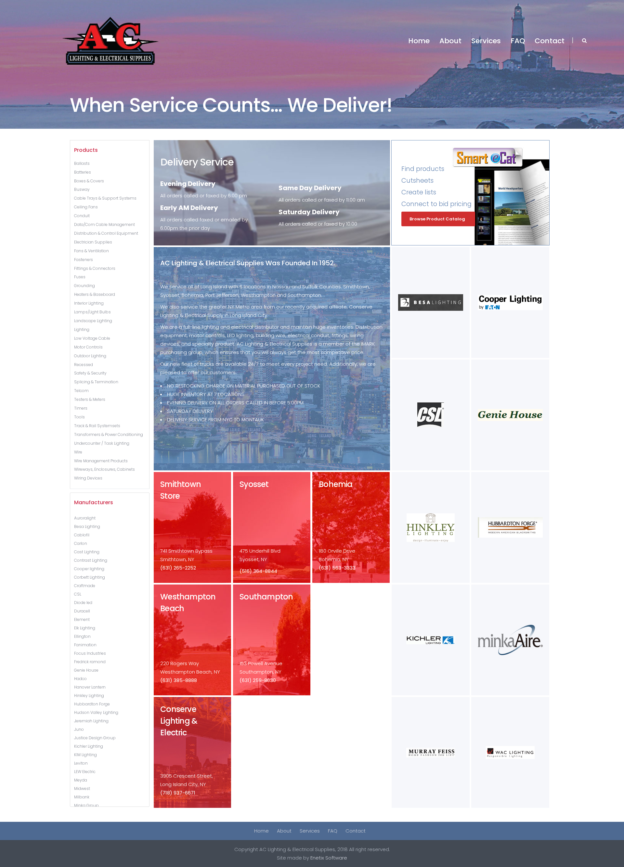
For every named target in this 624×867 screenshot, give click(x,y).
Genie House (86, 670)
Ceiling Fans (86, 207)
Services (310, 830)
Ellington (82, 636)
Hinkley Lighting (89, 695)
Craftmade (84, 585)
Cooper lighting (89, 568)
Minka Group (86, 805)
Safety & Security (90, 373)
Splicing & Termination (96, 382)
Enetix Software (328, 857)
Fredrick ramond (90, 661)
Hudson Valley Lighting (96, 712)
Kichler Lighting (88, 746)
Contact (355, 830)
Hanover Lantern (90, 687)
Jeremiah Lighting (91, 721)
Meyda (80, 780)
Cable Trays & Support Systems (105, 198)
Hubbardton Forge (92, 704)
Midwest (82, 788)
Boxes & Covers (89, 181)
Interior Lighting (89, 303)
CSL (77, 594)
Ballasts (82, 163)
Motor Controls (88, 347)
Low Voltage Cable (92, 338)
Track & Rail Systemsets (97, 425)
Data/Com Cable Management (104, 224)
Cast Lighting (86, 552)
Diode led (83, 602)
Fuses (79, 277)
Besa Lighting (87, 526)
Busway (82, 189)
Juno (79, 729)
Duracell (82, 611)
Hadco (80, 678)
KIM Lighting (85, 754)
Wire (78, 452)
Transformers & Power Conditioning (108, 434)
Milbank (81, 797)
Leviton (81, 763)
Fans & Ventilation (91, 251)
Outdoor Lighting (90, 356)
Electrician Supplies (93, 242)
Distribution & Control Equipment (106, 233)
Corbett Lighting (89, 577)
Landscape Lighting (93, 320)
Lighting (81, 329)
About (284, 830)
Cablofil (81, 535)
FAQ (332, 830)
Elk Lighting (84, 628)
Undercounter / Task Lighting (101, 443)
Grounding (84, 285)
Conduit (82, 215)
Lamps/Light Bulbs (92, 312)
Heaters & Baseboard (94, 294)
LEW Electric (85, 771)
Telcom (81, 390)
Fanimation (85, 645)
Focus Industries (90, 653)
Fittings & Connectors (94, 268)
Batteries (82, 172)
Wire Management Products (101, 461)
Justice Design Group (95, 738)
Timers (80, 408)
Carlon (80, 543)
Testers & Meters (89, 399)
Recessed (83, 364)
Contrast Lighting (90, 560)
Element (82, 619)
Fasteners (83, 259)
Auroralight (85, 518)
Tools (79, 417)
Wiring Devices (88, 478)
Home (261, 830)
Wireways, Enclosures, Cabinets (104, 469)
